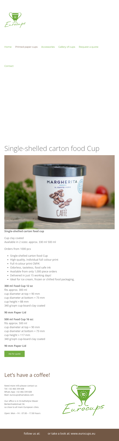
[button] (18, 66)
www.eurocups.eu (83, 433)
